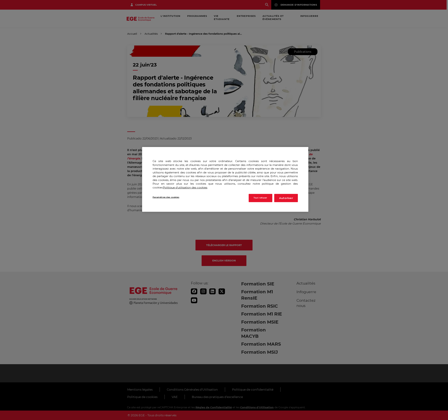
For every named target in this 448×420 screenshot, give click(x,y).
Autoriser (286, 198)
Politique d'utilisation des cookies (185, 187)
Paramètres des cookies (166, 197)
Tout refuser (260, 198)
